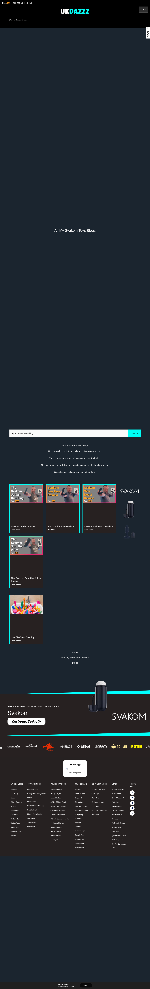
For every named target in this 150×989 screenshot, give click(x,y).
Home (75, 652)
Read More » (16, 530)
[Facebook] (132, 808)
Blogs (75, 663)
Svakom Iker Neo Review (60, 526)
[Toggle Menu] (143, 10)
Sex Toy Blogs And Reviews (75, 657)
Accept (85, 985)
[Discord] (132, 813)
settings (72, 986)
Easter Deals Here (18, 20)
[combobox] (68, 433)
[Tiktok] (132, 803)
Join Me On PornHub (22, 3)
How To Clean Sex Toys (23, 637)
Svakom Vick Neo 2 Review (98, 526)
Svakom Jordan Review (23, 526)
